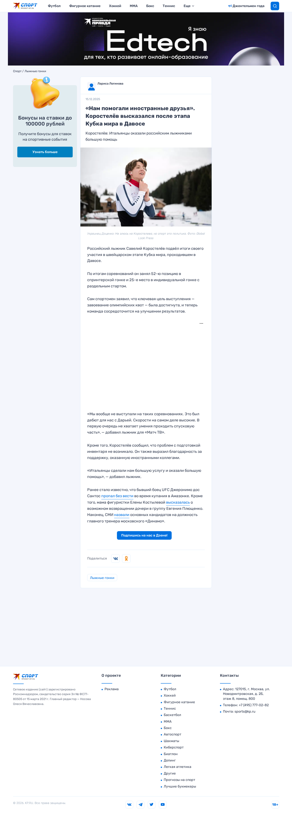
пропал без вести (117, 496)
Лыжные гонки (35, 71)
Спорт (17, 71)
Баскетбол (172, 715)
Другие (170, 773)
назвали (121, 514)
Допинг (170, 760)
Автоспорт (172, 734)
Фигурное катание (84, 6)
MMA (134, 6)
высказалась (178, 502)
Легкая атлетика (177, 767)
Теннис (169, 6)
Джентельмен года (248, 6)
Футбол (54, 6)
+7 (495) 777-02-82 (254, 705)
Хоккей (115, 6)
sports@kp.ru (244, 711)
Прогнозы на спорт (179, 780)
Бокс (150, 6)
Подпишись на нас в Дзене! (144, 535)
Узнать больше (45, 152)
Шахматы (171, 741)
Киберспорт (174, 747)
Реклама (112, 689)
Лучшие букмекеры (180, 786)
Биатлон (171, 754)
